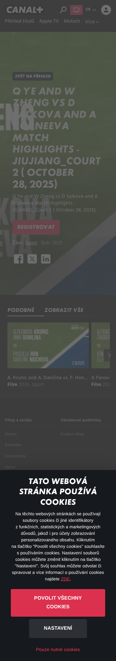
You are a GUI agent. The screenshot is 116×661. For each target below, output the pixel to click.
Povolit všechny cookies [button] (58, 603)
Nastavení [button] (58, 628)
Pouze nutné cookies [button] (58, 649)
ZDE (65, 578)
